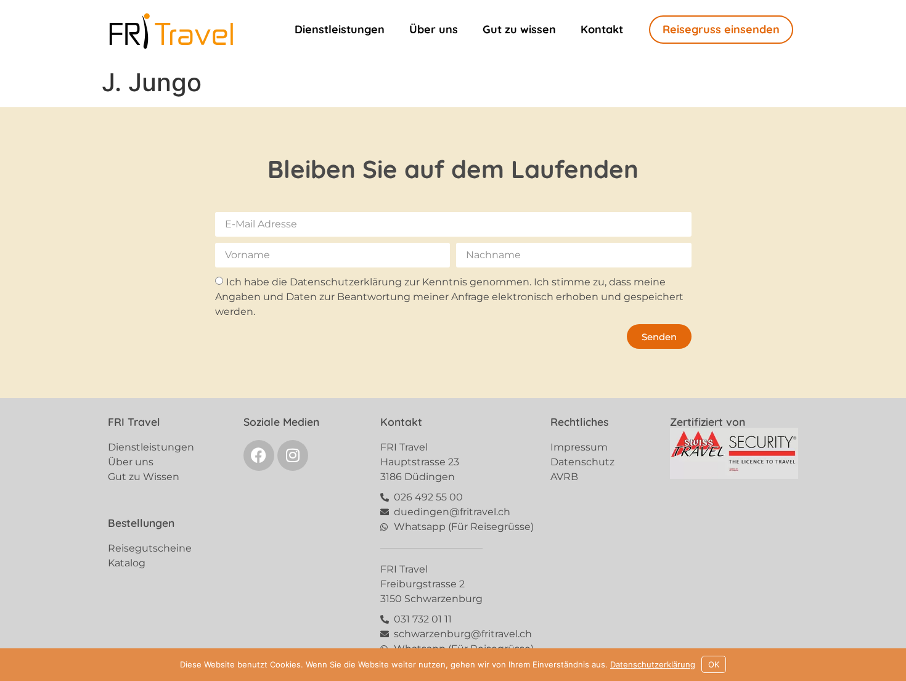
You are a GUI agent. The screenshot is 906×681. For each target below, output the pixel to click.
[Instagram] (292, 455)
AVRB (564, 477)
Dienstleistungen (340, 29)
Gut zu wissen (519, 29)
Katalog (126, 563)
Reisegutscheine (150, 548)
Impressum (579, 447)
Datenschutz (582, 462)
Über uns (433, 29)
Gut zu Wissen (143, 477)
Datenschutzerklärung (652, 664)
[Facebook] (258, 455)
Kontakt (602, 29)
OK (713, 664)
